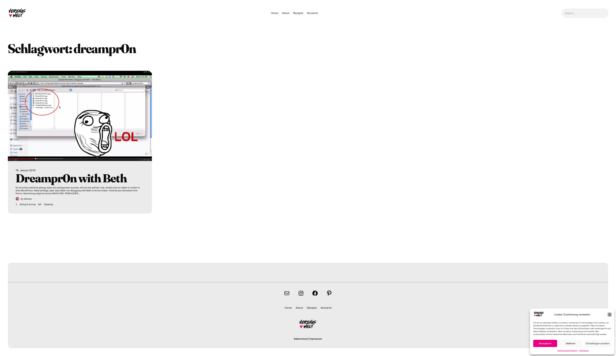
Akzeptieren (545, 343)
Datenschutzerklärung (567, 350)
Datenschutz (301, 338)
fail (39, 204)
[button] (609, 314)
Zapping (48, 204)
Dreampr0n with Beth (71, 178)
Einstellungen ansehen (597, 343)
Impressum (584, 350)
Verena (28, 198)
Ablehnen (570, 343)
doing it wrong (28, 204)
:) (16, 204)
